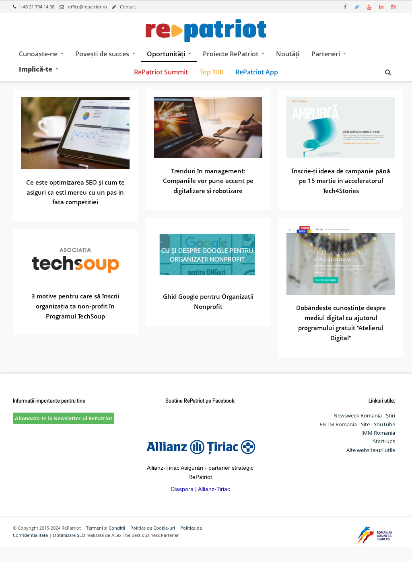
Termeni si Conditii (105, 528)
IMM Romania (378, 432)
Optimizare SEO (69, 535)
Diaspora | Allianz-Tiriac (200, 489)
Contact (128, 7)
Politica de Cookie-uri (152, 528)
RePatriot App (256, 72)
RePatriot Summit (161, 72)
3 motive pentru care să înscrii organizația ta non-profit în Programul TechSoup (75, 306)
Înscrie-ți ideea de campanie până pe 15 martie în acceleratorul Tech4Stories (341, 181)
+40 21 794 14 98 (37, 7)
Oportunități (166, 53)
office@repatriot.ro (87, 7)
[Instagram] (393, 7)
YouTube (384, 424)
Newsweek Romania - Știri (364, 415)
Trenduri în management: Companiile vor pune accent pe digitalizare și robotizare (208, 181)
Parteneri (325, 53)
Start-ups (384, 441)
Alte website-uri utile (370, 450)
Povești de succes (102, 53)
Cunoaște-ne (38, 53)
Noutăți (287, 53)
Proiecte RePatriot (230, 53)
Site (365, 424)
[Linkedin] (381, 7)
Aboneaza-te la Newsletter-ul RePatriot (63, 418)
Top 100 (211, 72)
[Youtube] (369, 7)
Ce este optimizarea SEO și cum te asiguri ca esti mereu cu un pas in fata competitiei (75, 192)
